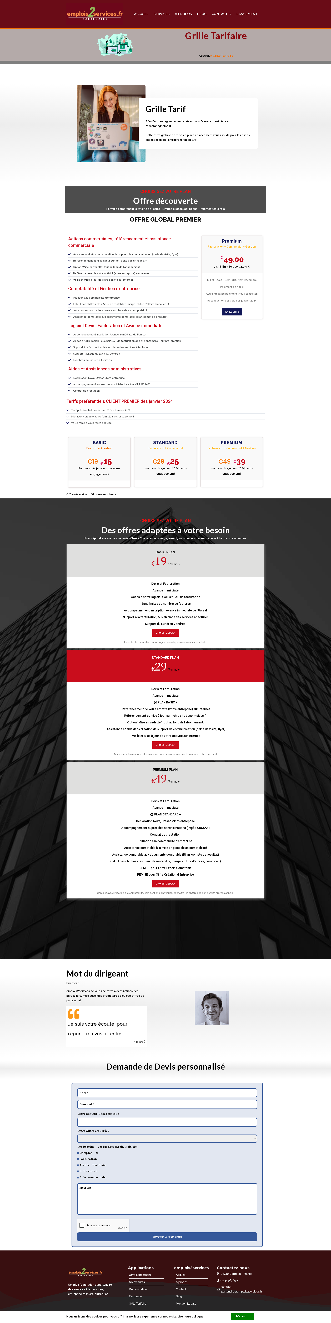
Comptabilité (89, 1153)
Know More (232, 311)
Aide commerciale (93, 1177)
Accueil (204, 55)
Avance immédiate (93, 1165)
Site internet (89, 1171)
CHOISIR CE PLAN (165, 632)
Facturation (88, 1159)
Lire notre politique (190, 1316)
